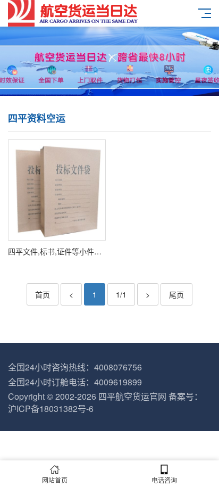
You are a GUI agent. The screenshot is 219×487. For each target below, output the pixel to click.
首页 (42, 294)
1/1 (121, 294)
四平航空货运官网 (132, 396)
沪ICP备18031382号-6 (51, 408)
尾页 (176, 294)
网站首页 (55, 479)
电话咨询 (164, 479)
